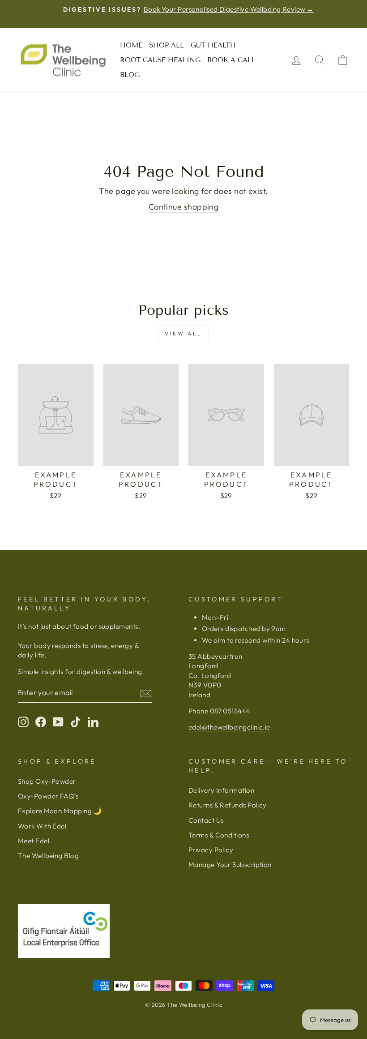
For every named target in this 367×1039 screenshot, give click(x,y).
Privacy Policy (210, 850)
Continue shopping (184, 207)
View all (183, 333)
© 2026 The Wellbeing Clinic (183, 1004)
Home (131, 45)
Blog (130, 75)
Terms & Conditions (218, 835)
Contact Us (206, 820)
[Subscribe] (146, 693)
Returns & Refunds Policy (227, 805)
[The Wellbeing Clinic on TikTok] (75, 722)
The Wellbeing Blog (48, 855)
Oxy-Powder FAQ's (48, 796)
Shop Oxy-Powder (47, 781)
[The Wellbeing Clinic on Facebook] (40, 722)
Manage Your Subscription (230, 864)
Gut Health (213, 45)
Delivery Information (221, 790)
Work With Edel (42, 826)
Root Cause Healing (160, 60)
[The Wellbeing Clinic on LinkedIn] (93, 722)
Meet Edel (33, 841)
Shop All (166, 45)
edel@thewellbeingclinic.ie (229, 727)
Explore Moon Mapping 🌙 (60, 811)
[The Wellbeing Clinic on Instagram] (23, 722)
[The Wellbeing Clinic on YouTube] (58, 722)
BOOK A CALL (231, 60)
